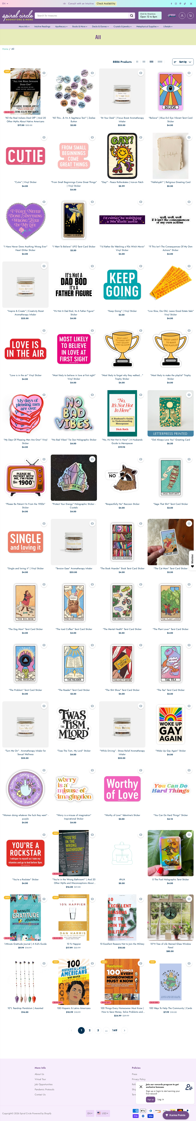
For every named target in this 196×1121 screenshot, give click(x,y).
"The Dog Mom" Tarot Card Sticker (25, 629)
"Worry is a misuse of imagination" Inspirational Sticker (73, 817)
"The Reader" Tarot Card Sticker (74, 690)
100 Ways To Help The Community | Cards (170, 1008)
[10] (171, 917)
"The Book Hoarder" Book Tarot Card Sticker (122, 568)
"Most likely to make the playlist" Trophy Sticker (170, 377)
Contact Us (40, 1094)
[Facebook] (171, 4)
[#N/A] (122, 853)
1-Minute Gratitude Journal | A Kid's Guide (25, 944)
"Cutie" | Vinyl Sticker (25, 182)
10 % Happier (74, 944)
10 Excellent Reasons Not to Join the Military (122, 944)
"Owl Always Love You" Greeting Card (170, 439)
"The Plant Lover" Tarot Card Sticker (170, 629)
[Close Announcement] (191, 3)
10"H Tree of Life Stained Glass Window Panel (170, 945)
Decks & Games (99, 26)
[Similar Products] (44, 73)
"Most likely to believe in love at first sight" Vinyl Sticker (74, 377)
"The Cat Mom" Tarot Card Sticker (171, 568)
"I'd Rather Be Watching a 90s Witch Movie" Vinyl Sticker (122, 248)
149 (114, 1030)
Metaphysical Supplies (146, 26)
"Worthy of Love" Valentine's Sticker (122, 815)
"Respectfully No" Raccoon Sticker (122, 504)
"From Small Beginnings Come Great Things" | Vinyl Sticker (74, 183)
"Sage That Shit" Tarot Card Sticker (170, 504)
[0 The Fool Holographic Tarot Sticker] (171, 853)
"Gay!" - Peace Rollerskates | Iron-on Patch (122, 182)
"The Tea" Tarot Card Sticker (171, 690)
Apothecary (60, 26)
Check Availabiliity (72, 3)
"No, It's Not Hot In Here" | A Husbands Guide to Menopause (122, 441)
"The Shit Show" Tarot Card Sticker (122, 690)
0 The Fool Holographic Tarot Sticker (170, 879)
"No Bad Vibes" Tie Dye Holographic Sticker (73, 439)
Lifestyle (167, 26)
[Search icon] (131, 16)
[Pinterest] (180, 4)
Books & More (79, 26)
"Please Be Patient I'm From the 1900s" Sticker (25, 505)
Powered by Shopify (41, 1113)
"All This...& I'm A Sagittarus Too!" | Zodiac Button (73, 119)
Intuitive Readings (42, 26)
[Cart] (190, 15)
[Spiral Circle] (17, 15)
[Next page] (124, 1030)
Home (5, 49)
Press (134, 1074)
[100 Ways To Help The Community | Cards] (171, 982)
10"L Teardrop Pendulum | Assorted (25, 1008)
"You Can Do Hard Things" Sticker (170, 815)
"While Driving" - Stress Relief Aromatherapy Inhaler (122, 752)
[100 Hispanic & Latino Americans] (74, 982)
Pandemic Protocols (44, 1089)
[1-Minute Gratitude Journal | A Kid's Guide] (25, 917)
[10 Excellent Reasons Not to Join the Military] (122, 917)
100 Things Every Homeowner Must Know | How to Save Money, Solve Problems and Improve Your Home (122, 1010)
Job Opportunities (43, 1084)
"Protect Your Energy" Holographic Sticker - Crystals (74, 505)
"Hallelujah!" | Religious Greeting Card (170, 182)
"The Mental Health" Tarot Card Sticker (122, 629)
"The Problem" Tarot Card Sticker (25, 690)
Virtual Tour (40, 1079)
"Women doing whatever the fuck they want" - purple (25, 817)
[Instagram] (176, 4)
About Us (39, 1074)
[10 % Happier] (74, 917)
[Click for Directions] (150, 16)
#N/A (122, 879)
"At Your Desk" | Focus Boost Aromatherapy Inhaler (122, 119)
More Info (23, 26)
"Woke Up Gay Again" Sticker (170, 750)
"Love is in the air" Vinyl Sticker (25, 375)
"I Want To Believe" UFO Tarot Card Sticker (73, 246)
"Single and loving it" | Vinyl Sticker (25, 568)
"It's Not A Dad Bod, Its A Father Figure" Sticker (73, 312)
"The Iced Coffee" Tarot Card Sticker (74, 629)
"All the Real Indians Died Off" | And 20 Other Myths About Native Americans (25, 119)
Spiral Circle (26, 1113)
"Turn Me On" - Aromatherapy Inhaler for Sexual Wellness (25, 752)
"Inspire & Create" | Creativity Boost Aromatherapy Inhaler (25, 312)
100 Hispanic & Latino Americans (73, 1008)
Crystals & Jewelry (122, 26)
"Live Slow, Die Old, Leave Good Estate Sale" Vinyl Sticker (171, 312)
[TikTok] (185, 4)
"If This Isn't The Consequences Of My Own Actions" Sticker (170, 248)
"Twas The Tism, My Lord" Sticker (74, 750)
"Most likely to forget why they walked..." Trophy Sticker (122, 377)
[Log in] (182, 15)
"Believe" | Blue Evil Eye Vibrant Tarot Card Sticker (170, 119)
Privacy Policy (139, 1079)
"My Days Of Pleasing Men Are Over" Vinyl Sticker (25, 441)
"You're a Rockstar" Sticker (25, 879)
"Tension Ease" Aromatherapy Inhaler (73, 568)
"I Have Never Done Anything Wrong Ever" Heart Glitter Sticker (25, 248)
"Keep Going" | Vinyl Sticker (122, 311)
